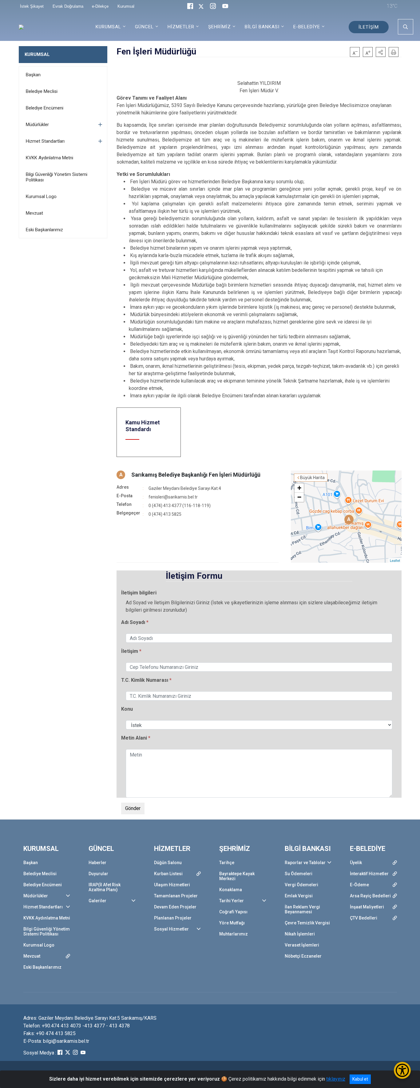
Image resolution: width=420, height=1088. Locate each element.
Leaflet (395, 560)
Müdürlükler (37, 124)
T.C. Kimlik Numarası (144, 680)
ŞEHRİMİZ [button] (219, 27)
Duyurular (98, 873)
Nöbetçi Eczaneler (303, 956)
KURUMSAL (37, 54)
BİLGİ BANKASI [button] (262, 27)
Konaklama (230, 889)
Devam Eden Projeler (175, 906)
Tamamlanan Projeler (176, 895)
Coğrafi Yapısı (233, 911)
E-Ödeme (359, 884)
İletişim (129, 651)
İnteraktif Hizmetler (369, 873)
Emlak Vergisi (299, 895)
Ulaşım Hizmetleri (172, 884)
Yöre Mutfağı (232, 922)
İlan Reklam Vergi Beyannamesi (302, 909)
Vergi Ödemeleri (301, 884)
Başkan (33, 74)
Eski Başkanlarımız (44, 229)
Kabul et (360, 1079)
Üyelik (356, 862)
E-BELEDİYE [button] (306, 27)
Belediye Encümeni (44, 108)
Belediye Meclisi (41, 91)
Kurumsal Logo (41, 196)
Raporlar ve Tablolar (305, 862)
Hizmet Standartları (45, 141)
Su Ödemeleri (298, 873)
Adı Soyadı (133, 622)
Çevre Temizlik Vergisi (307, 922)
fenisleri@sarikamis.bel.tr (173, 496)
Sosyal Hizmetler (171, 929)
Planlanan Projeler (173, 917)
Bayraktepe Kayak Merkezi (237, 876)
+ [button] (299, 488)
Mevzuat (34, 213)
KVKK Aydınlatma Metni (49, 158)
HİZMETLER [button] (181, 27)
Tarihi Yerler (231, 900)
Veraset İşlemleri (302, 945)
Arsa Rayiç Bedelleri (370, 895)
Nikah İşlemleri (300, 933)
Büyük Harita (312, 477)
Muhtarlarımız (233, 933)
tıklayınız (335, 1079)
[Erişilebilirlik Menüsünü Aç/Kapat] (402, 1070)
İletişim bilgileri (139, 593)
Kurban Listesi (168, 873)
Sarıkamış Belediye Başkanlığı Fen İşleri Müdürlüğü (195, 474)
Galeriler (97, 900)
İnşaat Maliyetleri (367, 906)
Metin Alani (134, 738)
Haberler (97, 862)
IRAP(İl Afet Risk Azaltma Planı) (105, 887)
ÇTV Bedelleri (363, 917)
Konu (127, 709)
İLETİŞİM (369, 27)
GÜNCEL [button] (144, 27)
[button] (381, 52)
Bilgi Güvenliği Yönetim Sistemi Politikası (56, 177)
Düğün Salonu (168, 862)
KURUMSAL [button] (108, 27)
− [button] (299, 497)
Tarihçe (226, 862)
